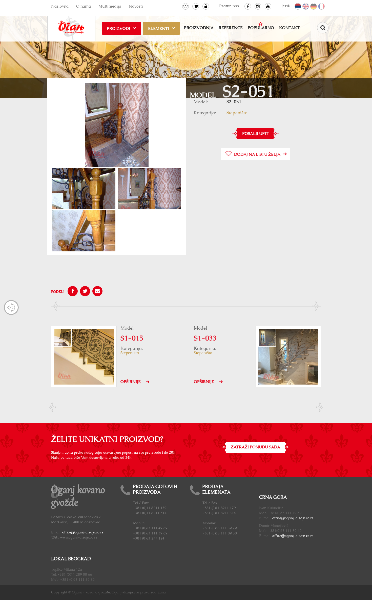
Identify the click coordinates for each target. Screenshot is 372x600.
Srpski (298, 6)
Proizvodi (118, 29)
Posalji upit (255, 134)
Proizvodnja (199, 28)
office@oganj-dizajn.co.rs (82, 532)
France (321, 6)
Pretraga (322, 27)
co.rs (309, 518)
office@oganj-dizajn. (289, 518)
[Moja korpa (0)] (195, 6)
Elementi (158, 29)
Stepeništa (236, 113)
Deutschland (313, 6)
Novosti (136, 6)
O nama (83, 6)
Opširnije (130, 382)
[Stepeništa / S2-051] (116, 125)
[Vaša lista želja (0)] (185, 6)
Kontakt (289, 28)
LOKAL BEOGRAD (71, 559)
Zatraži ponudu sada (255, 447)
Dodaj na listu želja (257, 154)
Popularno (261, 28)
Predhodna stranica (11, 307)
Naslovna (60, 6)
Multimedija (109, 6)
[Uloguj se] (205, 6)
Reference (231, 28)
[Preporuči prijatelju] (96, 292)
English (306, 6)
